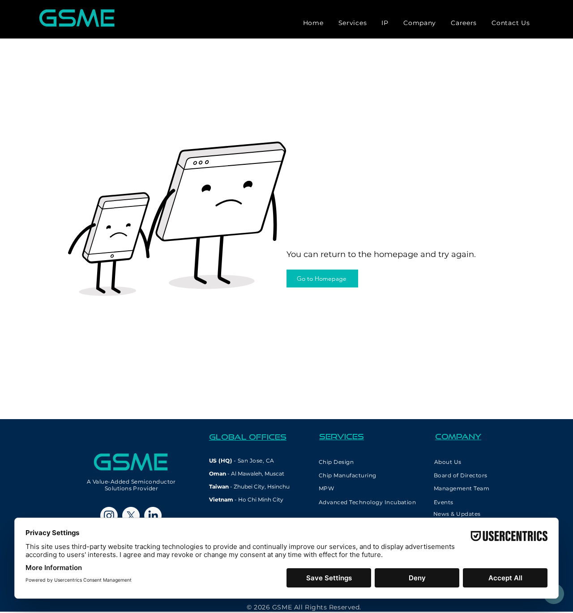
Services (341, 436)
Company (458, 436)
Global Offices (247, 437)
